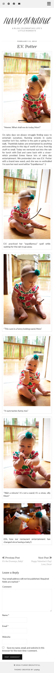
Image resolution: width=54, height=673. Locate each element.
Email (5, 626)
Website (6, 637)
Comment (7, 586)
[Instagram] (4, 3)
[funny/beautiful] (27, 19)
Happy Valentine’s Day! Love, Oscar (41, 561)
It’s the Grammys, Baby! (12, 559)
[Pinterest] (9, 3)
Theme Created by (27, 669)
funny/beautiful (30, 665)
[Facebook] (14, 3)
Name (5, 615)
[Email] (19, 3)
